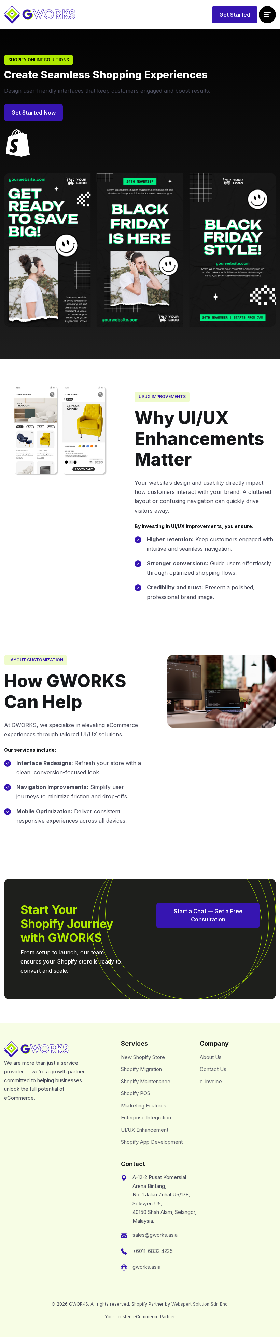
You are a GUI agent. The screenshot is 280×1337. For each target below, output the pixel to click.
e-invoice (211, 1081)
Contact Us (213, 1069)
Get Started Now (33, 112)
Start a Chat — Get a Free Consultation (208, 915)
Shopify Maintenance (145, 1081)
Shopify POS (135, 1093)
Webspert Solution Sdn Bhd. (200, 1304)
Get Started (234, 14)
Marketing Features (143, 1105)
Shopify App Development (152, 1142)
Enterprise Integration (146, 1117)
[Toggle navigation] (267, 14)
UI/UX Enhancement (144, 1130)
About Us (211, 1057)
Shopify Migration (141, 1069)
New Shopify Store (143, 1057)
